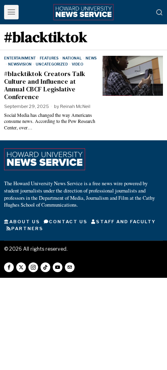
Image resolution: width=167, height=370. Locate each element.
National (71, 58)
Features (49, 58)
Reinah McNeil (75, 106)
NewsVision (20, 64)
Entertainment (20, 58)
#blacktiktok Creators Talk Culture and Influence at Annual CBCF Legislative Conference (44, 85)
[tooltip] (9, 267)
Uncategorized (52, 64)
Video (77, 64)
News (91, 58)
